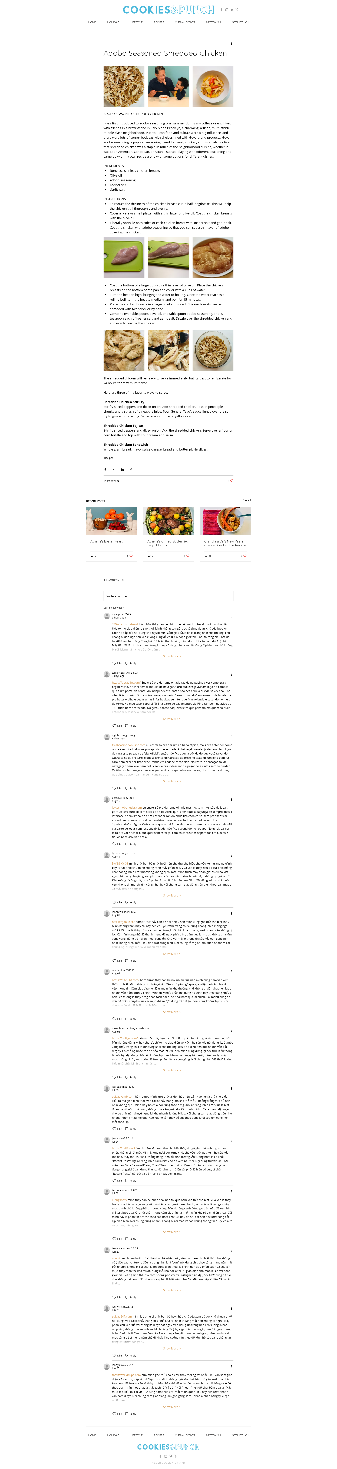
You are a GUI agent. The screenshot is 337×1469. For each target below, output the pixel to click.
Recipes (108, 457)
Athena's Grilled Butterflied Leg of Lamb (168, 543)
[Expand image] (124, 86)
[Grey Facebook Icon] (221, 10)
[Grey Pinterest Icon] (237, 10)
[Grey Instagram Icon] (227, 10)
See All (247, 500)
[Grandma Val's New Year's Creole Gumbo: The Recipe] (225, 521)
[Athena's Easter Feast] (111, 521)
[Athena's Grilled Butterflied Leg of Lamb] (168, 521)
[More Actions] (231, 616)
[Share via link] (131, 469)
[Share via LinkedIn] (122, 469)
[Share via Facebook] (105, 469)
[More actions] (231, 43)
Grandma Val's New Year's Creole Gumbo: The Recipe (225, 543)
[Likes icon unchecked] (114, 663)
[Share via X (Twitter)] (113, 469)
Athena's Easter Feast (106, 541)
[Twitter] (232, 10)
